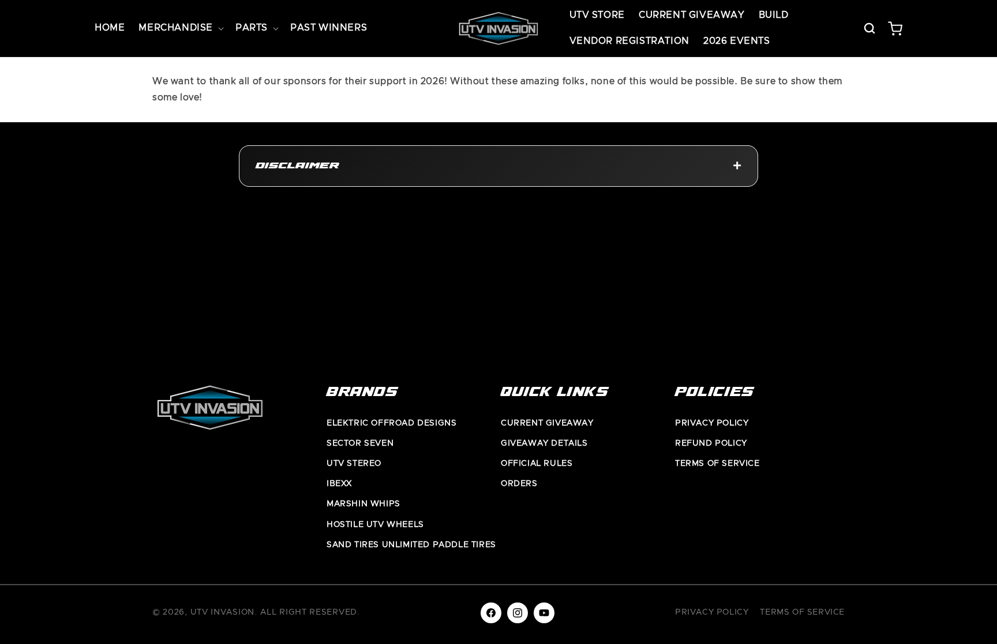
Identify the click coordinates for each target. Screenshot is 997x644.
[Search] (869, 28)
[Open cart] (895, 28)
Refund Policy (711, 443)
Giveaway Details (544, 443)
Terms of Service (717, 464)
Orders (519, 484)
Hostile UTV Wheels (375, 525)
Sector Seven (360, 443)
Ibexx (339, 484)
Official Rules (536, 464)
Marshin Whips (363, 504)
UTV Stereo (354, 464)
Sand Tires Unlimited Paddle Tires (411, 545)
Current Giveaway (547, 423)
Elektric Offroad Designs (391, 423)
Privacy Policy (711, 423)
